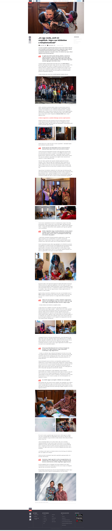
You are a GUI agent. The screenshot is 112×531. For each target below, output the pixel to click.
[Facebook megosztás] (30, 37)
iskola (75, 40)
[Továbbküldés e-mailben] (30, 40)
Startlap (44, 514)
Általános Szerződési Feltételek (67, 523)
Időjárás (36, 516)
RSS (62, 514)
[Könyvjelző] (30, 42)
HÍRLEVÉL (63, 516)
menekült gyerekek (78, 41)
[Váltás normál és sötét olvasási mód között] (75, 0)
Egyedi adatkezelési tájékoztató (67, 521)
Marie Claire (54, 521)
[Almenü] (34, 1)
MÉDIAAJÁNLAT (64, 525)
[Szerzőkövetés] (45, 45)
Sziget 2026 (36, 514)
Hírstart (44, 516)
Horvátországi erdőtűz (37, 518)
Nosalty (44, 521)
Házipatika (53, 514)
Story (53, 516)
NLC (44, 523)
